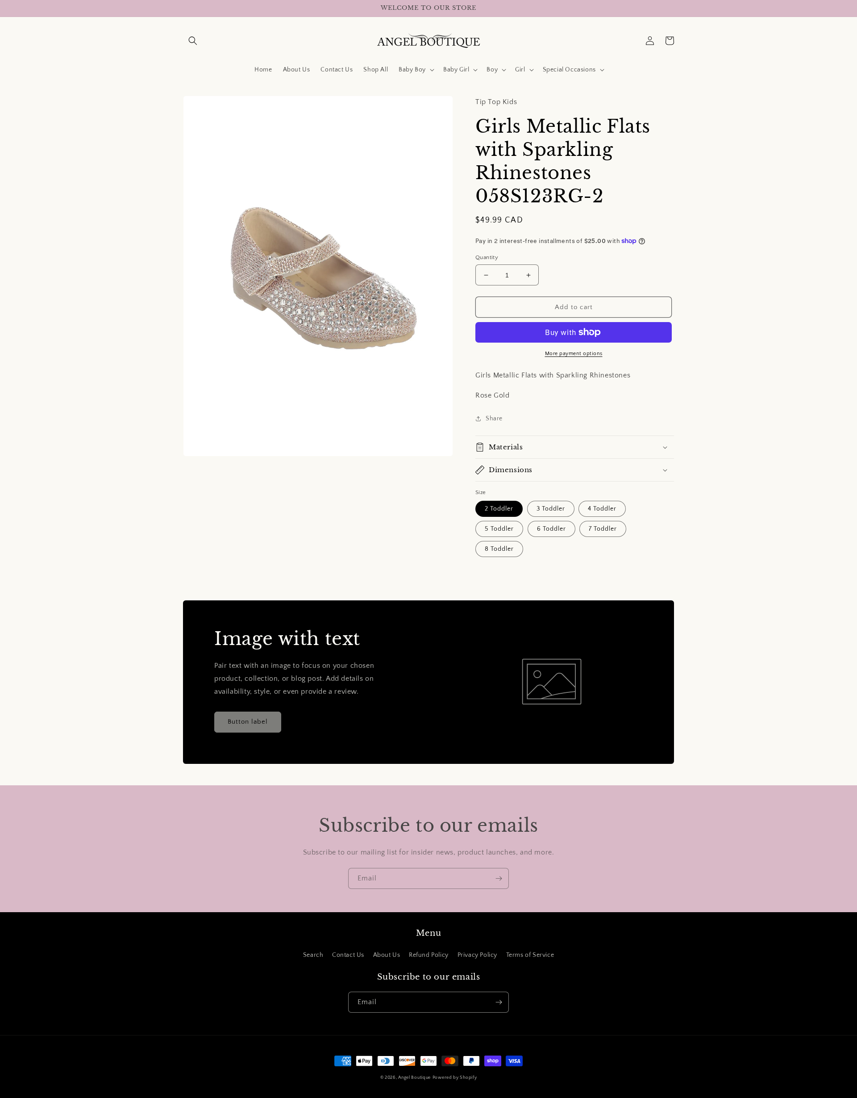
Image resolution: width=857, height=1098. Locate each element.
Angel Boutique (414, 1077)
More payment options (574, 353)
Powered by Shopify (455, 1077)
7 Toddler (603, 528)
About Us (386, 955)
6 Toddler (551, 528)
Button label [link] (248, 721)
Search (313, 955)
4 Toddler (602, 508)
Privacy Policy (477, 955)
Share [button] (494, 418)
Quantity (486, 257)
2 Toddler (499, 508)
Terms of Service (530, 955)
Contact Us (348, 955)
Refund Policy (429, 955)
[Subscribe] (498, 878)
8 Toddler (499, 549)
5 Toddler (499, 528)
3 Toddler (551, 508)
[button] (193, 40)
